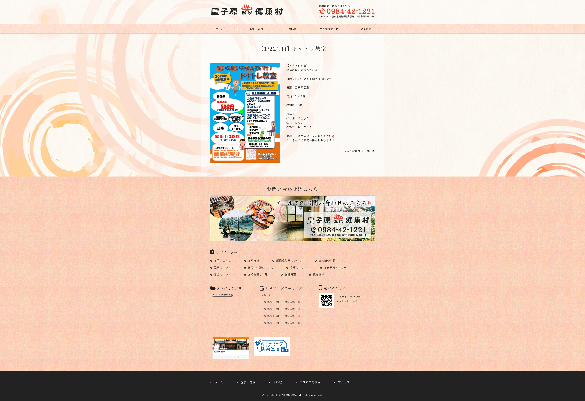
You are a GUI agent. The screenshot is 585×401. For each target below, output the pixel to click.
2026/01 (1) (292, 323)
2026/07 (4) (292, 302)
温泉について (222, 267)
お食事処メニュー (335, 267)
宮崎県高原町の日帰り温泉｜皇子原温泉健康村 (246, 10)
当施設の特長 (327, 260)
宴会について (222, 274)
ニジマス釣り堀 (329, 29)
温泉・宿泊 (256, 29)
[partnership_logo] (272, 353)
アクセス (365, 29)
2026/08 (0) (271, 302)
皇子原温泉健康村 (288, 395)
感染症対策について (289, 260)
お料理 (292, 29)
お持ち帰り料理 (258, 274)
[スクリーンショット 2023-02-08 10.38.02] (231, 356)
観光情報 (318, 274)
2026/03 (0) (292, 316)
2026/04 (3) (271, 316)
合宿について (298, 267)
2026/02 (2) (271, 323)
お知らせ (253, 260)
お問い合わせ (222, 260)
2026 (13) (268, 295)
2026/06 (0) (271, 309)
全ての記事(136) (223, 295)
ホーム (219, 29)
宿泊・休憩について (260, 267)
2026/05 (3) (292, 309)
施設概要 (290, 274)
